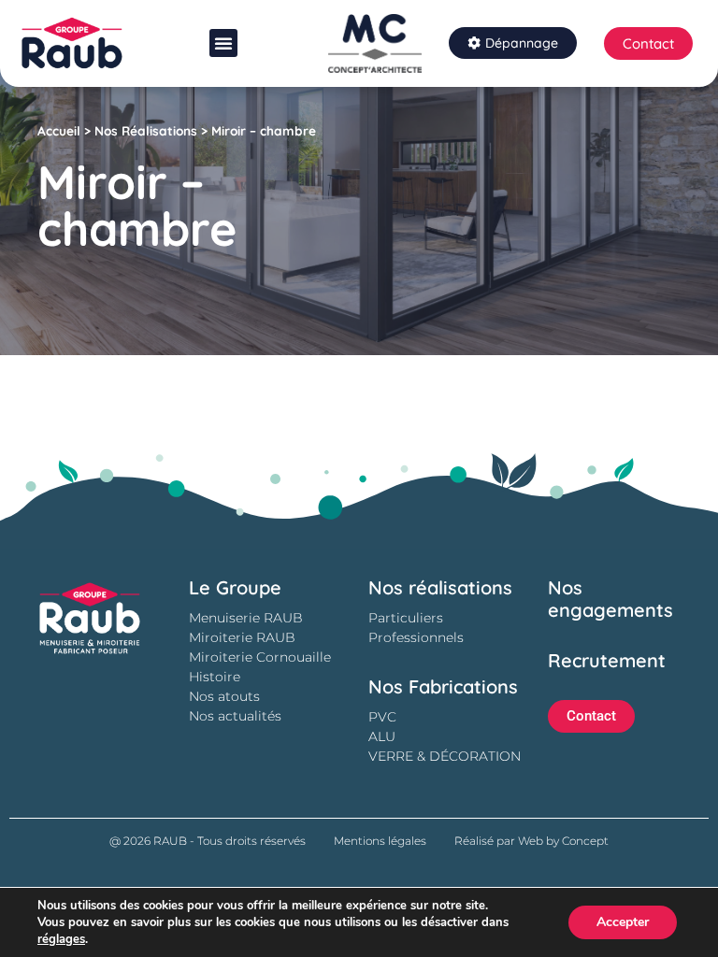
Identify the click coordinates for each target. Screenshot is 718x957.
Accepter (622, 922)
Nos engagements (610, 598)
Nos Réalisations (145, 130)
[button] (223, 43)
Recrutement (607, 660)
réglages (61, 939)
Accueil (58, 130)
